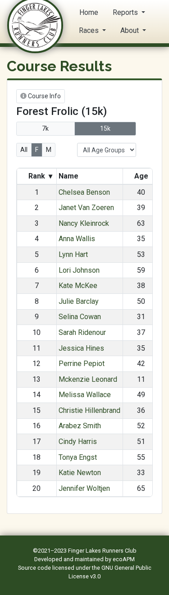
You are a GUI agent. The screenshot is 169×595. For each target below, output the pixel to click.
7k (45, 128)
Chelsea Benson (84, 192)
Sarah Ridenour (82, 332)
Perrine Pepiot (82, 363)
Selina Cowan (80, 316)
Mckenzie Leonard (88, 379)
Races (89, 30)
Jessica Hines (81, 348)
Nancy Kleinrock (84, 223)
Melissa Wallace (85, 394)
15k (105, 128)
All (23, 149)
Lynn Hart (73, 254)
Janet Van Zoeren (86, 207)
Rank (39, 176)
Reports (126, 12)
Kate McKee (78, 285)
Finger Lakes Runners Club (102, 550)
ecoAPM (124, 559)
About (130, 30)
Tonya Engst (78, 457)
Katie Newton (80, 472)
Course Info (44, 96)
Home (88, 12)
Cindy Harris (78, 441)
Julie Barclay (79, 301)
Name (69, 176)
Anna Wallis (77, 238)
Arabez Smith (80, 425)
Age (141, 176)
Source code (35, 567)
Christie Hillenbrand (89, 410)
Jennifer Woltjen (84, 488)
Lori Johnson (79, 270)
